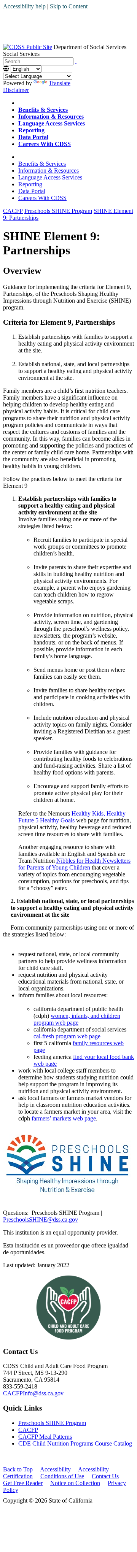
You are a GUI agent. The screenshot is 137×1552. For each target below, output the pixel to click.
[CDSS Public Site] (27, 47)
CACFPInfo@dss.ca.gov (33, 1393)
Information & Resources (48, 170)
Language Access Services (50, 177)
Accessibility (55, 1469)
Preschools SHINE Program (52, 1423)
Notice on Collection (75, 1483)
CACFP (28, 1430)
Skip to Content (69, 6)
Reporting (30, 184)
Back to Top (18, 1469)
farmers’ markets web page (64, 1118)
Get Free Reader (23, 1483)
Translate (59, 83)
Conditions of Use (62, 1476)
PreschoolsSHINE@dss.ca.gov (40, 1219)
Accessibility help (24, 6)
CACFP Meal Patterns (45, 1436)
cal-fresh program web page (66, 1036)
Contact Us (105, 1476)
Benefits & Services (42, 163)
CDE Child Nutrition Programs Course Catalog (75, 1443)
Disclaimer (16, 90)
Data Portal (31, 191)
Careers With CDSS (42, 198)
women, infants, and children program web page (76, 1019)
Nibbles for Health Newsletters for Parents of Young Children (74, 864)
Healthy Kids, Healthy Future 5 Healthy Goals (72, 817)
